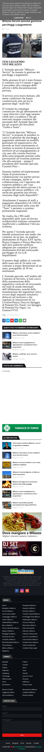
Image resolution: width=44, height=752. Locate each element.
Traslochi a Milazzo (8, 639)
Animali (25, 673)
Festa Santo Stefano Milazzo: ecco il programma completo (26, 444)
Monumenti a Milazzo (30, 689)
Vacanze (28, 743)
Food (24, 670)
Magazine (5, 651)
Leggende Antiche (8, 692)
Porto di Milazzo (7, 611)
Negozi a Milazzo (8, 631)
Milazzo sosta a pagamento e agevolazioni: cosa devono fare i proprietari (25, 345)
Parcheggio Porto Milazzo (31, 617)
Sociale (4, 665)
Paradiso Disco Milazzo (30, 642)
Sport (24, 667)
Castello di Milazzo (29, 692)
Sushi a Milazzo (7, 620)
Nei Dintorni (6, 685)
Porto (4, 682)
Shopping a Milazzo (29, 605)
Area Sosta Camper (9, 614)
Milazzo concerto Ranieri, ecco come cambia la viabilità (26, 463)
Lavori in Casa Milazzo (30, 637)
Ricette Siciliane (28, 695)
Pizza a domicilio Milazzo (10, 628)
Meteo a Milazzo (8, 648)
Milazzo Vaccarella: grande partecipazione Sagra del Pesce (24, 504)
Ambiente (5, 670)
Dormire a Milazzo (29, 611)
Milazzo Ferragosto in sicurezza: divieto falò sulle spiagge (25, 483)
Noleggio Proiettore (8, 634)
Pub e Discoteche (28, 628)
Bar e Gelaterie (7, 625)
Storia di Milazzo (8, 695)
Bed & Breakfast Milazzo (10, 642)
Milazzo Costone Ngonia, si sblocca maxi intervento (26, 473)
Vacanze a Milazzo (29, 608)
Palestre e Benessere (30, 634)
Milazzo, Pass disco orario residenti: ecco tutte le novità (26, 334)
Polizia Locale (27, 685)
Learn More (19, 18)
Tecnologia (6, 676)
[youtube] (27, 590)
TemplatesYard (19, 747)
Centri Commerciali (29, 645)
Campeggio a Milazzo (9, 617)
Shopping (5, 673)
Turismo (25, 665)
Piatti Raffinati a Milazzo (10, 622)
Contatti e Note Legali (30, 648)
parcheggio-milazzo (13, 315)
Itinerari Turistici (7, 689)
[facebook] (17, 590)
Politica (25, 662)
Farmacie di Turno (8, 637)
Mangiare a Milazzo (9, 608)
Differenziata (6, 679)
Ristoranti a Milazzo (29, 625)
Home (4, 605)
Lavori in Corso (28, 676)
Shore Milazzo (7, 645)
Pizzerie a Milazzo (29, 622)
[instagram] (22, 590)
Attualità (5, 662)
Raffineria (26, 682)
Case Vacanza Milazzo (30, 639)
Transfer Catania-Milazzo (31, 614)
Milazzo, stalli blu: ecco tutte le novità (25, 355)
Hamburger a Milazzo (30, 620)
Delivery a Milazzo (29, 631)
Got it (28, 18)
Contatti (36, 743)
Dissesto (26, 679)
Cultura (4, 667)
